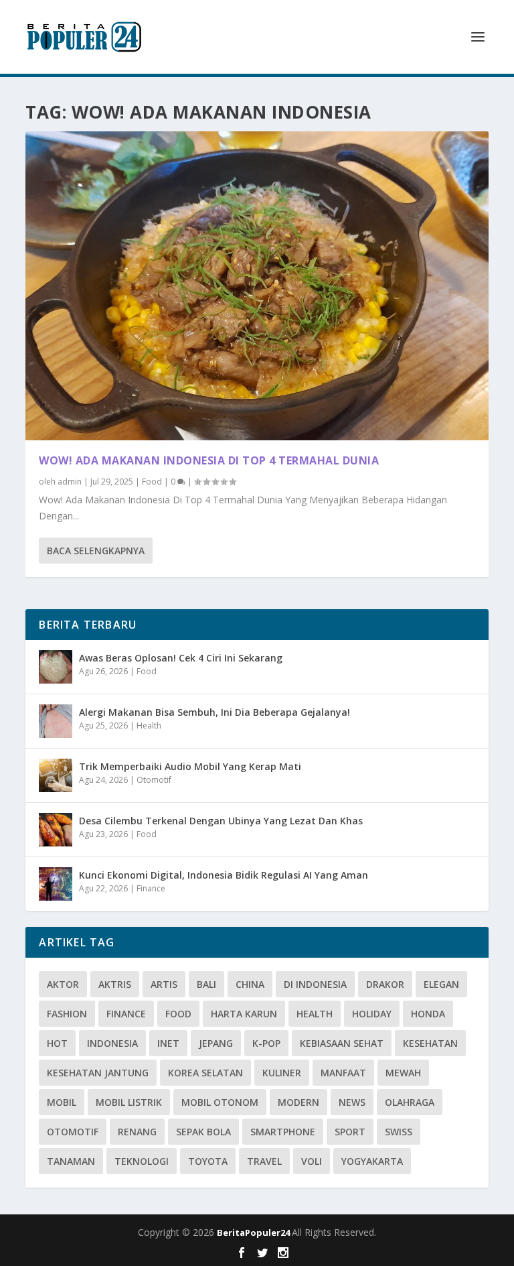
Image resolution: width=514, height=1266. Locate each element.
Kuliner (281, 1072)
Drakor (385, 984)
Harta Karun (244, 1013)
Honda (428, 1013)
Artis (164, 984)
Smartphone (282, 1131)
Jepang (216, 1043)
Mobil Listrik (129, 1102)
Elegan (441, 984)
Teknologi (141, 1161)
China (250, 984)
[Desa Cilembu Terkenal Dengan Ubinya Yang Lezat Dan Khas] (55, 829)
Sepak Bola (203, 1131)
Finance (151, 888)
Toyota (208, 1161)
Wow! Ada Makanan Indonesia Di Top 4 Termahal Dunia (209, 460)
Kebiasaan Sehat (341, 1043)
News (352, 1102)
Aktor (63, 984)
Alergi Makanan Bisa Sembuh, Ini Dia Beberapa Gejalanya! (214, 712)
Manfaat (343, 1072)
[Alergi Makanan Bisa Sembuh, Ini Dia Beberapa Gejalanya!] (55, 721)
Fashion (67, 1013)
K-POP (266, 1043)
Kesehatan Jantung (98, 1072)
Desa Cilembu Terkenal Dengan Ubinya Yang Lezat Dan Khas (221, 820)
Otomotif (154, 779)
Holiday (372, 1013)
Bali (206, 984)
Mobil (61, 1102)
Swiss (398, 1131)
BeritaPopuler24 (254, 1232)
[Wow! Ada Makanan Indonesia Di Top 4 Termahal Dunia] (256, 285)
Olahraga (409, 1102)
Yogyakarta (372, 1161)
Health (149, 725)
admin (70, 481)
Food (152, 481)
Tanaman (71, 1161)
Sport (350, 1131)
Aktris (114, 984)
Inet (168, 1043)
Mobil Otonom (219, 1102)
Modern (298, 1102)
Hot (57, 1043)
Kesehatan (430, 1043)
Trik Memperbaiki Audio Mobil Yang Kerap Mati (190, 766)
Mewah (403, 1072)
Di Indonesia (315, 984)
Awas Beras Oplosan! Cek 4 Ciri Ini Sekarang (180, 657)
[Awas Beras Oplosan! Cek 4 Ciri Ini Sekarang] (55, 667)
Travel (264, 1161)
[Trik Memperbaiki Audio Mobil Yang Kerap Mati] (55, 775)
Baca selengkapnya (96, 550)
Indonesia (112, 1043)
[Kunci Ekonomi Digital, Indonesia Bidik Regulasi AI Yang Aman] (55, 884)
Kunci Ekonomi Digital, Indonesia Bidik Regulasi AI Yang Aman (223, 875)
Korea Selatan (205, 1072)
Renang (137, 1131)
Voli (311, 1161)
